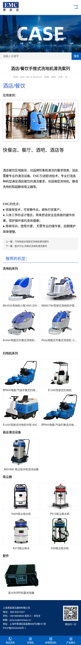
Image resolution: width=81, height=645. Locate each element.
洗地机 (30, 642)
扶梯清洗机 (50, 642)
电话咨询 (10, 642)
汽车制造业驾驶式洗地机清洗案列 (32, 241)
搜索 (76, 56)
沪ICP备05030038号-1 (14, 627)
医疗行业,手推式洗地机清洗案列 (31, 246)
